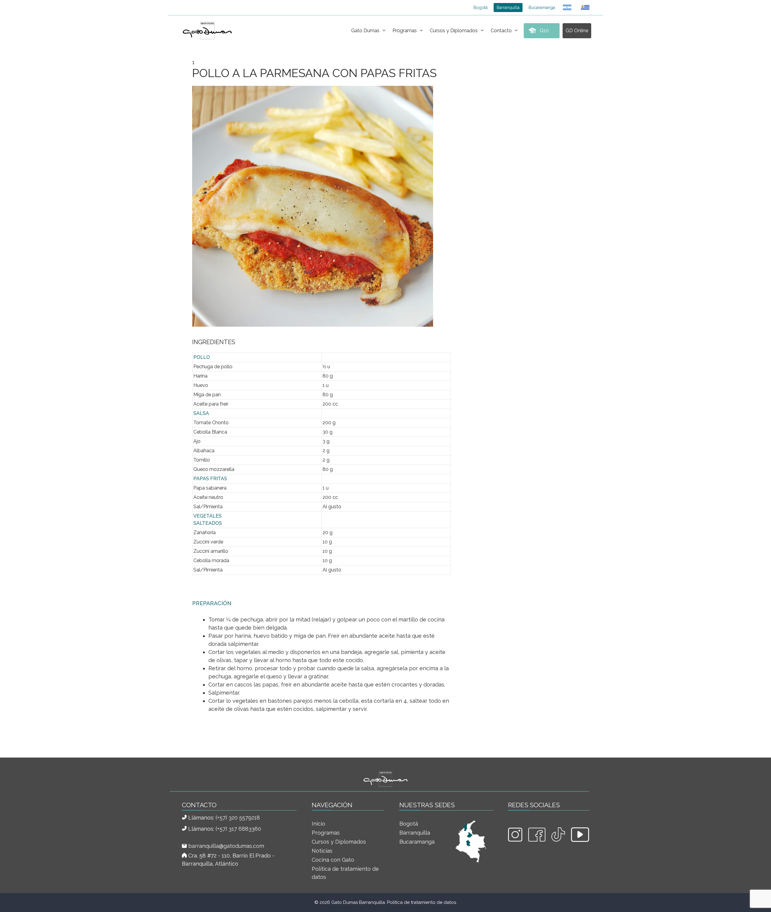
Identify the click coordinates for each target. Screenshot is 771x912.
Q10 (544, 30)
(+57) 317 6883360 (238, 829)
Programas (404, 30)
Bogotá (480, 7)
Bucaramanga (542, 7)
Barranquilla (508, 7)
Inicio (318, 823)
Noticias (322, 851)
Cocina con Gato (333, 860)
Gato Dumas (365, 30)
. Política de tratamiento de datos (420, 902)
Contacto (501, 30)
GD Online (577, 30)
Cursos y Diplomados (454, 30)
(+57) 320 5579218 (238, 817)
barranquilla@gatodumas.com (226, 846)
